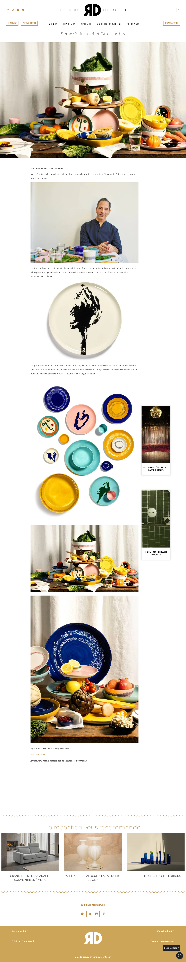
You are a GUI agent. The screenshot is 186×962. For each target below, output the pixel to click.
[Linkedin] (18, 10)
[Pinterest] (23, 10)
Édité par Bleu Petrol (23, 941)
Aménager (86, 24)
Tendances (51, 24)
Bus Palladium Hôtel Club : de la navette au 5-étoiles (155, 469)
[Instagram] (13, 10)
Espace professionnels (162, 941)
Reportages (69, 24)
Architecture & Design (109, 24)
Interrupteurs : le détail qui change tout (156, 553)
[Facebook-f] (8, 10)
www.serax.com (38, 754)
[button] (178, 10)
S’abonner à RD (20, 931)
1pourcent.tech (103, 957)
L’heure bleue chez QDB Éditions (155, 876)
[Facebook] (82, 914)
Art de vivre (133, 24)
